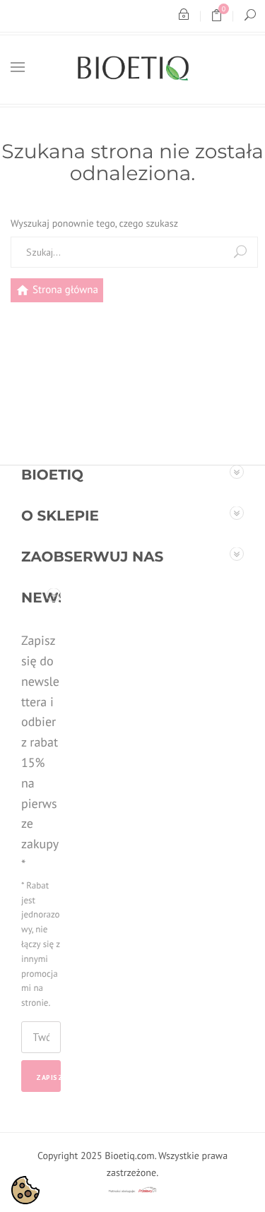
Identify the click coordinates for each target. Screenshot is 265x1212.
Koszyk (221, 18)
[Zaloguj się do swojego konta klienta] (183, 16)
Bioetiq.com (129, 1155)
